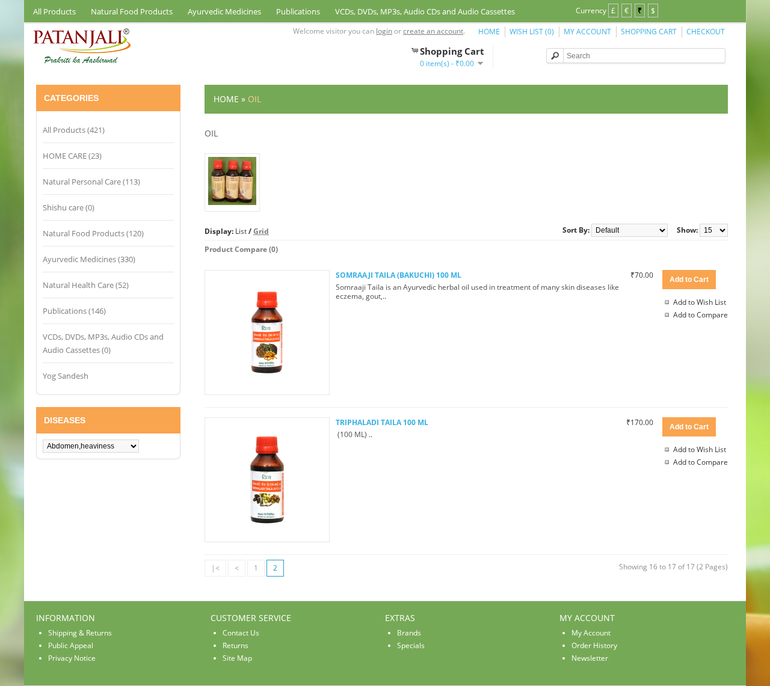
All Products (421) (74, 129)
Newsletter (589, 658)
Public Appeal (70, 645)
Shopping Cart (649, 31)
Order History (594, 645)
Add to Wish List (699, 302)
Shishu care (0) (68, 207)
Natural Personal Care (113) (91, 181)
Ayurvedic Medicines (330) (89, 259)
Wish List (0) (532, 31)
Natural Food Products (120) (93, 233)
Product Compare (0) (241, 249)
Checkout (705, 31)
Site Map (237, 658)
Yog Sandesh (65, 375)
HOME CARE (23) (72, 155)
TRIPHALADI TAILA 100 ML (382, 422)
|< (215, 568)
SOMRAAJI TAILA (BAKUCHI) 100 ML (398, 275)
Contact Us (241, 633)
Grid (261, 231)
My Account (587, 31)
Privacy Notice (72, 658)
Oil (254, 99)
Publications (298, 11)
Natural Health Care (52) (86, 285)
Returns (235, 645)
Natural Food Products (132, 11)
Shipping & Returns (80, 633)
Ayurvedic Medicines (224, 11)
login (384, 31)
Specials (411, 645)
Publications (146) (74, 310)
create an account (433, 31)
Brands (409, 633)
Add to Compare (700, 315)
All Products (54, 11)
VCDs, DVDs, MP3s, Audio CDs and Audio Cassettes (425, 11)
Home (489, 31)
